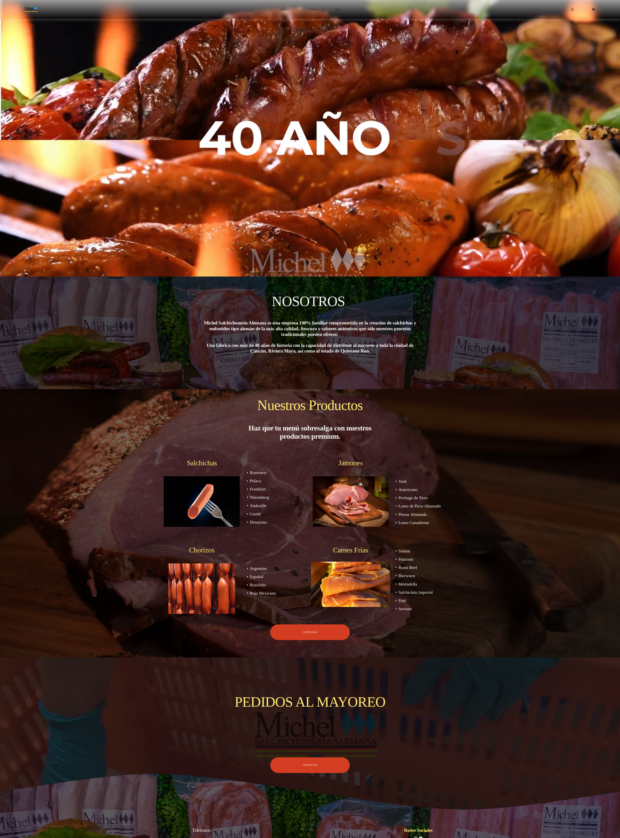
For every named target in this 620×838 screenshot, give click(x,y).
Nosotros (285, 9)
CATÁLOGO (310, 632)
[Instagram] (572, 9)
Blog (337, 9)
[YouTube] (593, 9)
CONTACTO (310, 765)
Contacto (312, 9)
